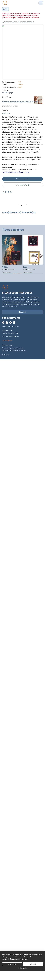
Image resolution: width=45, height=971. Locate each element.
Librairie (7, 22)
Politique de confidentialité (19, 959)
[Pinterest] (8, 192)
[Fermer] (42, 954)
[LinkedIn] (10, 322)
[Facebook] (6, 192)
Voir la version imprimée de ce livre (15, 172)
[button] (13, 22)
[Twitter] (11, 192)
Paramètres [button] (22, 968)
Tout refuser (12, 964)
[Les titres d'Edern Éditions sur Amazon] (14, 322)
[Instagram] (3, 322)
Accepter (33, 964)
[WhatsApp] (3, 192)
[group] (22, 254)
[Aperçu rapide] (12, 250)
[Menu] (40, 3)
